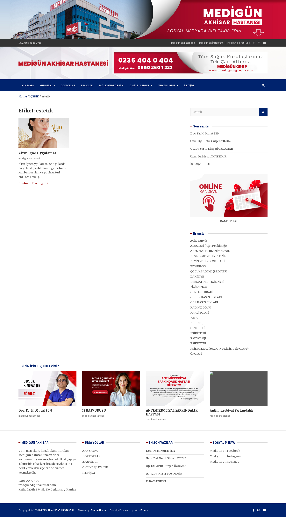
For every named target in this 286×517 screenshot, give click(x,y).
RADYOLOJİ (198, 338)
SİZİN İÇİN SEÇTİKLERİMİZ (40, 366)
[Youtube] (264, 43)
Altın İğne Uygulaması (38, 153)
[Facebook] (254, 43)
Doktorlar (68, 85)
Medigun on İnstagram (211, 42)
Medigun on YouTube (238, 42)
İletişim (189, 85)
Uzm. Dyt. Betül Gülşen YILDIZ (210, 141)
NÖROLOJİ (197, 323)
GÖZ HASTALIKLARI (204, 302)
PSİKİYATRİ (198, 333)
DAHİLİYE (197, 276)
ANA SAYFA (90, 450)
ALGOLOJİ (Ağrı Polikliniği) (208, 245)
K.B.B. (194, 318)
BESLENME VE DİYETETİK (208, 256)
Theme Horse (98, 510)
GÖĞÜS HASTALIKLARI (206, 297)
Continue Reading (31, 183)
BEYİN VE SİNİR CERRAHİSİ (208, 261)
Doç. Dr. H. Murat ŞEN (204, 133)
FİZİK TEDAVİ (199, 287)
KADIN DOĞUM (200, 307)
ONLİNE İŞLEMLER (139, 85)
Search (263, 112)
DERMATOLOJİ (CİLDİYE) (207, 282)
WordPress (141, 510)
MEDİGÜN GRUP (166, 85)
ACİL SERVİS (198, 240)
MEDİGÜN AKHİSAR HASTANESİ (56, 510)
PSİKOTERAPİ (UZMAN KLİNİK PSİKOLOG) (219, 348)
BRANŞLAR (89, 461)
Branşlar (87, 85)
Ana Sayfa (27, 85)
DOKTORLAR (91, 456)
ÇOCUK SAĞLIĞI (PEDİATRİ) (209, 271)
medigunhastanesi (29, 158)
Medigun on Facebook (183, 42)
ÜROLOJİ (196, 353)
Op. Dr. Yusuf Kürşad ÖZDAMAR (211, 148)
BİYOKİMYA (198, 266)
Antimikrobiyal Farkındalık (231, 410)
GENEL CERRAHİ (201, 292)
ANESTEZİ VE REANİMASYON (210, 251)
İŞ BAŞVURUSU (200, 164)
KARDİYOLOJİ (199, 312)
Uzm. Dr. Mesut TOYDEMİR (208, 156)
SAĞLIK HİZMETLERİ (110, 85)
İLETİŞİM (88, 473)
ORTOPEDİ (197, 328)
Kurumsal (46, 85)
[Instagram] (258, 43)
